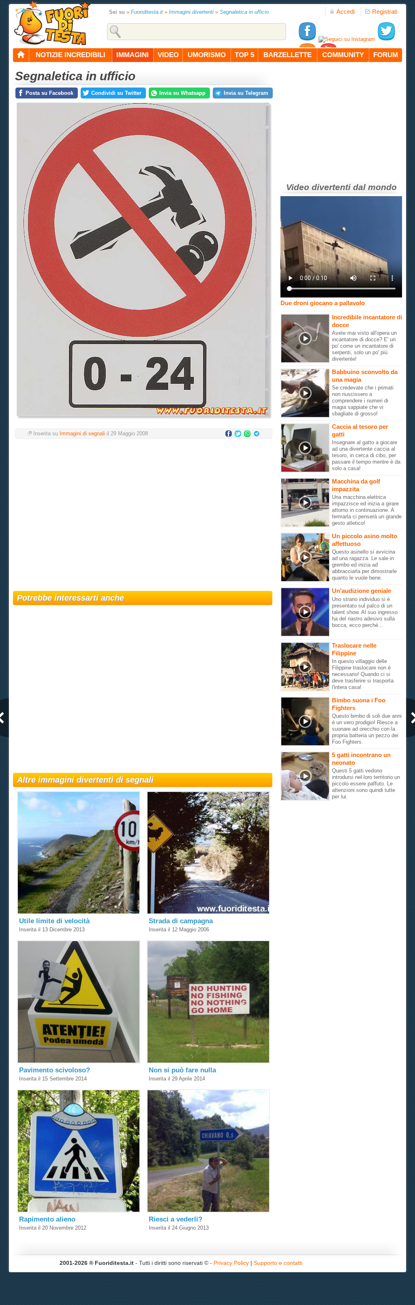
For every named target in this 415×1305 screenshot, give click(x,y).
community (343, 55)
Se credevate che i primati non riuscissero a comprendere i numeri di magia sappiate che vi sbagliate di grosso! (363, 401)
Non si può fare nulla (182, 1070)
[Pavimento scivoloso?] (78, 1062)
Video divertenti (318, 187)
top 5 (244, 55)
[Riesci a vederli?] (208, 1211)
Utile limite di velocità (54, 921)
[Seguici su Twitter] (386, 39)
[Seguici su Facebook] (307, 39)
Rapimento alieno (47, 1219)
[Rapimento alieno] (78, 1211)
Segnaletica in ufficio (244, 12)
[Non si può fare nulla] (208, 1062)
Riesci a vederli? (175, 1219)
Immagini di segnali (82, 433)
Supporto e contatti (278, 1263)
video (168, 55)
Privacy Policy (231, 1263)
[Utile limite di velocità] (78, 912)
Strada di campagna (181, 921)
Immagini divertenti (191, 12)
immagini (132, 55)
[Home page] (21, 55)
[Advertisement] (142, 510)
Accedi (345, 11)
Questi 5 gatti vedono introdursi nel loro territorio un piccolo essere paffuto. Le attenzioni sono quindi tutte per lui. (366, 784)
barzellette (287, 55)
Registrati (384, 11)
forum (385, 55)
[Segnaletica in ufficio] (143, 418)
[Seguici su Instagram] (347, 39)
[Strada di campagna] (208, 912)
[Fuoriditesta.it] (52, 22)
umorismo (207, 55)
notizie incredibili (70, 55)
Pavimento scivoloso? (54, 1070)
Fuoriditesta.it (147, 12)
